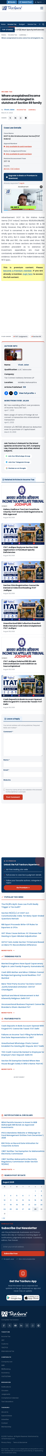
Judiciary (22, 35)
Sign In (39, 2)
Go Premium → (23, 887)
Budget (22, 24)
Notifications (6, 1387)
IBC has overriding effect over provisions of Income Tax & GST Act (22, 406)
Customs (4, 1344)
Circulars (4, 1390)
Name (6, 760)
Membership (6, 1427)
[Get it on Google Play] (14, 1297)
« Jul (3, 1218)
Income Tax (12, 24)
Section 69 (37, 336)
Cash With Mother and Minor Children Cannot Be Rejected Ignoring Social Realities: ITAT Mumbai (22, 975)
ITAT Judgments (21, 336)
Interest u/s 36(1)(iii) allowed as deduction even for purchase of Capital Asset (23, 428)
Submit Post (27, 2)
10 (4, 1200)
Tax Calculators (7, 1401)
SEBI (2, 1365)
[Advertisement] (23, 65)
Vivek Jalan (9, 110)
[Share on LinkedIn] (15, 118)
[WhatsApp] (32, 1325)
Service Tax (32, 24)
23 (41, 1205)
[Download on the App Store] (32, 1297)
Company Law (6, 1362)
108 (24, 387)
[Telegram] (38, 1325)
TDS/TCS (4, 1347)
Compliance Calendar (10, 1398)
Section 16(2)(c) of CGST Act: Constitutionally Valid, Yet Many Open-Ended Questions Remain (22, 916)
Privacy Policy (6, 1442)
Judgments (5, 1394)
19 (17, 1205)
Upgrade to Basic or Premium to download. (22, 176)
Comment (8, 731)
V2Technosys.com (8, 1439)
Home (3, 24)
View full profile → (27, 393)
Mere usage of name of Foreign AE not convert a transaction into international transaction (21, 417)
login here (28, 274)
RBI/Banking (5, 1369)
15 (35, 1200)
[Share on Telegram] (26, 118)
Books (12, 2)
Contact (4, 1423)
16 (41, 1200)
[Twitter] (11, 393)
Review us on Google (17, 468)
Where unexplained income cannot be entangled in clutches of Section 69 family (21, 99)
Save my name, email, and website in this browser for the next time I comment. (24, 791)
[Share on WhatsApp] (21, 118)
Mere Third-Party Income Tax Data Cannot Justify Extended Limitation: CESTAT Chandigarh (21, 987)
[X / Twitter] (9, 1325)
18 (11, 1205)
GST (2, 1340)
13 (23, 1200)
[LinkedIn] (16, 393)
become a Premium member (17, 270)
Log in (21, 183)
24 (5, 1209)
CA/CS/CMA (6, 1376)
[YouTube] (15, 1325)
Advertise (5, 1419)
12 (17, 1200)
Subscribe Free (11, 1253)
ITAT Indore (15, 169)
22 (35, 1205)
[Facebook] (6, 393)
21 (29, 1205)
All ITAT (7, 169)
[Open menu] (41, 8)
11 (10, 1200)
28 (29, 1209)
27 (23, 1209)
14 (29, 1200)
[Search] (43, 24)
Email (6, 770)
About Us (4, 1412)
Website (7, 780)
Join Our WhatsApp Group (19, 456)
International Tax (7, 1351)
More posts (6, 950)
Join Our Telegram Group (19, 462)
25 (11, 1209)
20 (23, 1205)
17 (4, 1205)
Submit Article (6, 1416)
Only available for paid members (19, 146)
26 (17, 1209)
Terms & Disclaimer (20, 1442)
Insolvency (5, 1373)
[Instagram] (27, 1325)
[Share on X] (10, 118)
